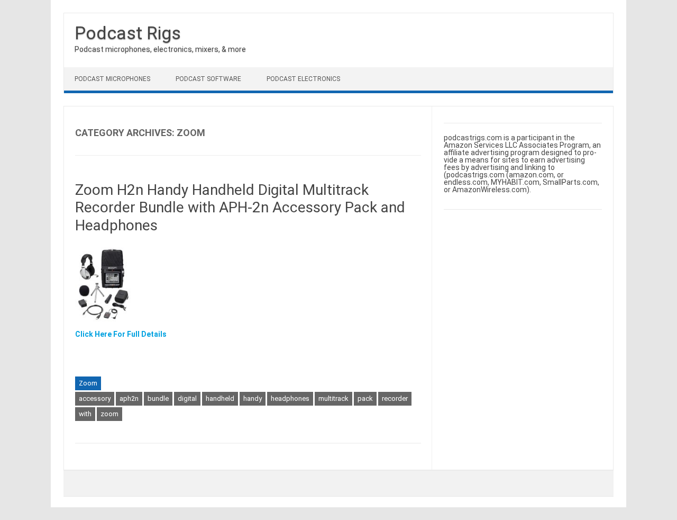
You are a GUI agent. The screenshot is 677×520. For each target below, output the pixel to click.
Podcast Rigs (128, 32)
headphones (290, 398)
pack (365, 398)
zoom (109, 414)
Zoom (88, 383)
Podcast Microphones (112, 79)
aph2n (129, 398)
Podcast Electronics (303, 79)
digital (187, 398)
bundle (158, 398)
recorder (395, 398)
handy (252, 398)
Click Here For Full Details (121, 334)
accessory (95, 398)
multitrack (333, 398)
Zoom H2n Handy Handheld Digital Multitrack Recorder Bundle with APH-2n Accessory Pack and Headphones (240, 207)
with (85, 414)
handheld (220, 398)
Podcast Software (208, 79)
